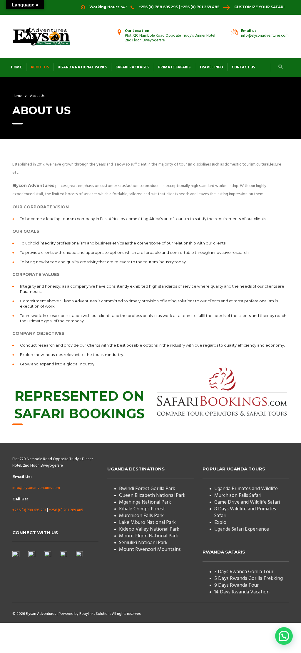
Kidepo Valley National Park (149, 529)
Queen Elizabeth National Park (152, 496)
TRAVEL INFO (211, 67)
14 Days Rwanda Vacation (242, 592)
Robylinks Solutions (95, 614)
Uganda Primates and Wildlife (246, 489)
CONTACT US (243, 67)
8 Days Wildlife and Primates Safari (245, 512)
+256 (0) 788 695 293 (29, 510)
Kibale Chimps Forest (142, 509)
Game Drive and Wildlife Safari (247, 502)
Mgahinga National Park (145, 502)
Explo (220, 523)
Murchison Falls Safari (237, 496)
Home (17, 96)
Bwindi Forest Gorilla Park (147, 489)
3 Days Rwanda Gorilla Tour (243, 572)
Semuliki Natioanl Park (143, 543)
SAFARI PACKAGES (132, 67)
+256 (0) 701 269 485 (66, 510)
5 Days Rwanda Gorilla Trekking (248, 579)
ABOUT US (40, 67)
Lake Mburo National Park (147, 523)
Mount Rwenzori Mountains (150, 550)
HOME (16, 67)
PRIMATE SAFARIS (174, 67)
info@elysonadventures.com (36, 488)
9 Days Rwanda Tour (236, 585)
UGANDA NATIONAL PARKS (82, 67)
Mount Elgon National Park (148, 536)
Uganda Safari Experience (241, 529)
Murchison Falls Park (141, 516)
